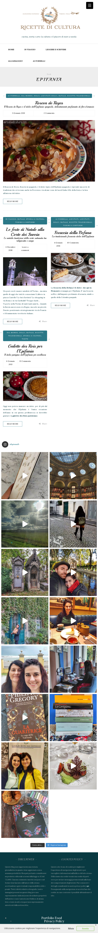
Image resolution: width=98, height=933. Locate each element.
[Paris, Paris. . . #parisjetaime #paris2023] (73, 524)
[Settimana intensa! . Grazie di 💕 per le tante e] (24, 766)
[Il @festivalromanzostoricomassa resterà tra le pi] (24, 669)
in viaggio (29, 49)
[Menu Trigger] (89, 5)
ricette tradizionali (78, 96)
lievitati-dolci (49, 96)
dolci (37, 96)
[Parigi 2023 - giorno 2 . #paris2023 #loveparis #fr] (24, 620)
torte (25, 339)
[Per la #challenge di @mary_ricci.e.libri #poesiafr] (73, 717)
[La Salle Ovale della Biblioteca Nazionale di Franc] (73, 475)
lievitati (74, 219)
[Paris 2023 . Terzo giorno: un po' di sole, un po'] (73, 572)
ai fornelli (39, 61)
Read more (12, 201)
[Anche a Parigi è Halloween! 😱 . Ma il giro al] (24, 572)
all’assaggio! (15, 61)
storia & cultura (35, 219)
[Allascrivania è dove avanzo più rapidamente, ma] (73, 669)
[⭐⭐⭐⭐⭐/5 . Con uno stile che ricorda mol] (24, 814)
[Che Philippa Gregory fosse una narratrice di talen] (24, 717)
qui (88, 886)
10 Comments (73, 243)
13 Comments (25, 361)
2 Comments (49, 113)
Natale (62, 96)
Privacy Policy (54, 921)
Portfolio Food (51, 918)
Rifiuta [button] (71, 928)
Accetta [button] (85, 928)
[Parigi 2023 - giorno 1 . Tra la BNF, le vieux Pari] (73, 620)
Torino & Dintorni (25, 222)
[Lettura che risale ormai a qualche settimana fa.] (24, 475)
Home (11, 49)
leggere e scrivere (56, 49)
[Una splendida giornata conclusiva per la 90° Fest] (73, 766)
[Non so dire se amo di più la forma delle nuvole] (24, 524)
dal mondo (27, 96)
